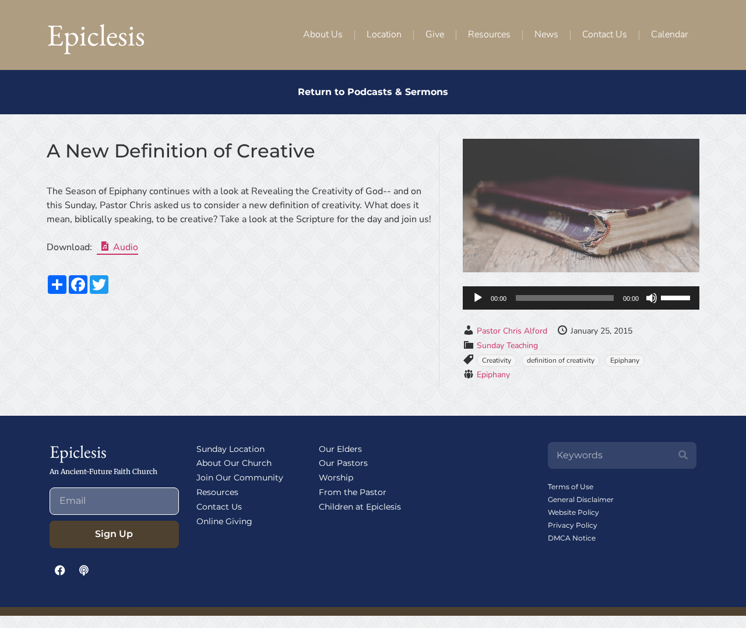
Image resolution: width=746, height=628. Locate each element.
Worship (336, 477)
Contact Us (604, 34)
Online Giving (224, 521)
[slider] (677, 296)
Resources (489, 34)
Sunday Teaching (507, 345)
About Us (323, 34)
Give (434, 34)
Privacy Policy (572, 525)
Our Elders (340, 449)
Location (384, 34)
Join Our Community (239, 477)
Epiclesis (96, 34)
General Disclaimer (581, 499)
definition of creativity (560, 360)
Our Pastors (343, 463)
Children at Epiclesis (360, 506)
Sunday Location (230, 449)
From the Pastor (352, 492)
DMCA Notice (572, 538)
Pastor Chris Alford (512, 330)
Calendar (669, 34)
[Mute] (651, 298)
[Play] (478, 298)
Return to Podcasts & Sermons (373, 91)
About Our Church (234, 463)
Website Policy (573, 512)
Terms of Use (570, 486)
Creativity (496, 360)
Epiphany (624, 360)
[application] (581, 298)
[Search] (683, 455)
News (546, 34)
